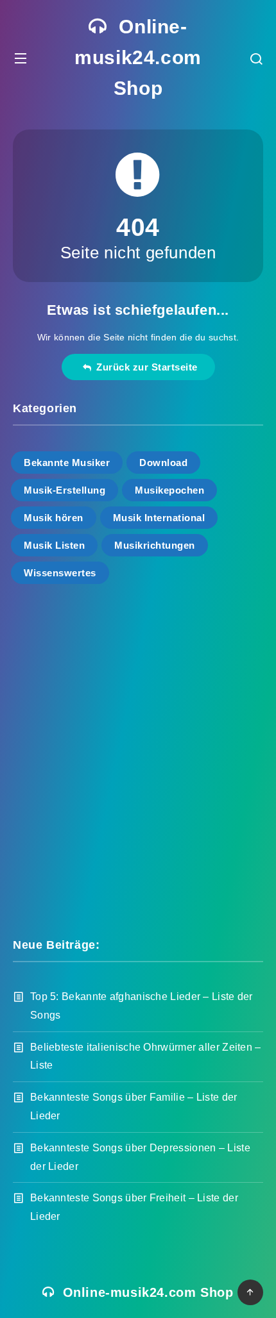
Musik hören (53, 517)
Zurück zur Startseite (144, 367)
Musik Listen (54, 545)
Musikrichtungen (154, 545)
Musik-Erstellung (64, 490)
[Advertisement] (138, 759)
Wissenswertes (60, 572)
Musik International (159, 517)
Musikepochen (169, 490)
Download (163, 462)
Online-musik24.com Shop (138, 57)
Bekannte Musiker (67, 462)
